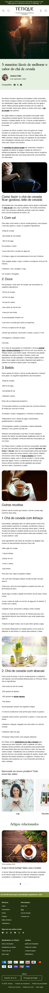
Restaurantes (6, 909)
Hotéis (4, 913)
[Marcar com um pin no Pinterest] (21, 85)
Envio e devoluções (7, 944)
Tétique (10, 983)
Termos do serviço (14, 987)
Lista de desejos (26, 913)
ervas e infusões (27, 456)
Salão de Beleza (6, 920)
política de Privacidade (31, 944)
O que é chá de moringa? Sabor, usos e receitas (21, 868)
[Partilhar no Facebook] (14, 85)
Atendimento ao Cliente (9, 947)
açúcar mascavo (19, 696)
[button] (3, 10)
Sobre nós (24, 906)
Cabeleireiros (6, 923)
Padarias (4, 916)
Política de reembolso (22, 983)
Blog (22, 909)
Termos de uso (6, 951)
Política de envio (28, 987)
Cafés (3, 906)
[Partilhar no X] (18, 85)
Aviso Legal (5, 954)
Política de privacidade (39, 983)
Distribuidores (29, 954)
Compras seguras (30, 951)
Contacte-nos (25, 916)
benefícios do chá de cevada (14, 148)
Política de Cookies (30, 947)
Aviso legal (39, 987)
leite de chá (8, 208)
